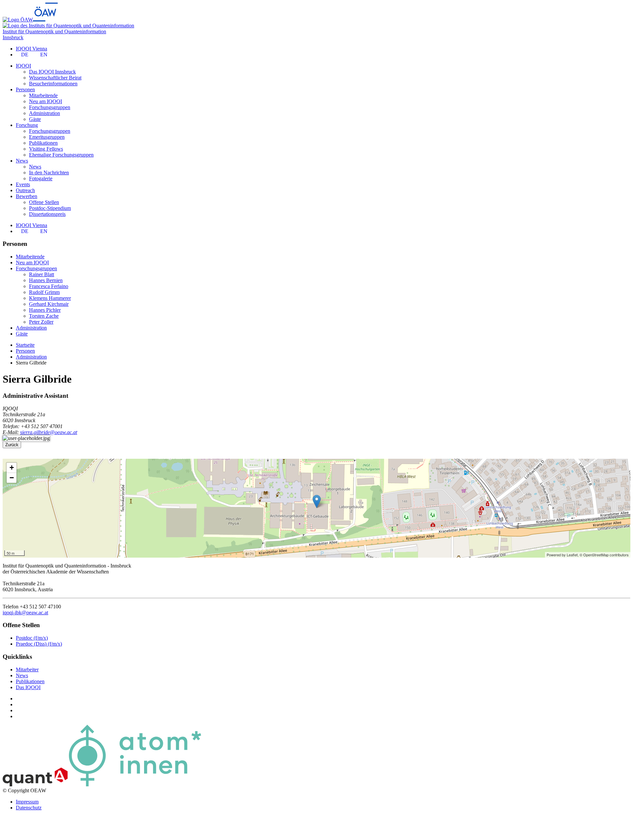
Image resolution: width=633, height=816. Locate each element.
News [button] (22, 160)
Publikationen (43, 143)
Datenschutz (29, 807)
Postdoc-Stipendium (50, 208)
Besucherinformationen (53, 83)
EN (43, 54)
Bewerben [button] (26, 196)
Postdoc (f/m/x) (32, 638)
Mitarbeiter (27, 669)
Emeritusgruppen (47, 137)
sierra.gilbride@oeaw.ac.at (48, 432)
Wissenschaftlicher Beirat (55, 77)
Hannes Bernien (46, 280)
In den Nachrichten (49, 172)
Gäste (35, 119)
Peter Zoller (41, 322)
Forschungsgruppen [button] (36, 268)
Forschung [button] (27, 125)
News (35, 166)
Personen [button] (25, 89)
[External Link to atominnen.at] (135, 784)
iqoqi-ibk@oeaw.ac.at (25, 612)
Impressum (27, 801)
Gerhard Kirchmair (49, 304)
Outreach (25, 190)
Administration (44, 113)
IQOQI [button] (23, 66)
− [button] (12, 478)
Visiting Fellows (46, 149)
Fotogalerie (40, 178)
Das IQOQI (28, 687)
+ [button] (12, 467)
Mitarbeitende (43, 95)
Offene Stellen (44, 202)
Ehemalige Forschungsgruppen (61, 155)
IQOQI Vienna (31, 48)
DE (24, 54)
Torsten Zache (44, 316)
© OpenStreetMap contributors (604, 554)
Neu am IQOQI (45, 101)
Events (23, 184)
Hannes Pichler (45, 310)
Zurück (11, 444)
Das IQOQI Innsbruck (52, 71)
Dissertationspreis (47, 214)
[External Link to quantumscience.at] (35, 784)
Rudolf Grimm (44, 292)
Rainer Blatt (41, 274)
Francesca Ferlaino (48, 286)
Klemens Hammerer (50, 298)
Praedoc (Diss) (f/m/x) (39, 644)
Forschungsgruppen (49, 107)
